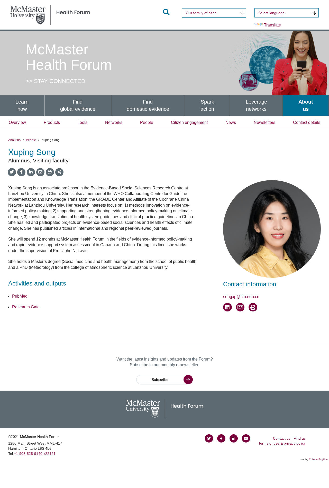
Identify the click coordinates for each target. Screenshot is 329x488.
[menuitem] (22, 105)
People (146, 122)
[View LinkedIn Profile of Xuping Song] (227, 307)
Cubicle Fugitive (318, 459)
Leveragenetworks (256, 105)
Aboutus (305, 105)
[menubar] (164, 105)
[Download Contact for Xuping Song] (240, 307)
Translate (272, 25)
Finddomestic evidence (148, 105)
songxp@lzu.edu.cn (241, 296)
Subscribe (160, 379)
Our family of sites (201, 13)
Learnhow (22, 105)
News (230, 122)
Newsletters (264, 122)
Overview (17, 122)
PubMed (20, 296)
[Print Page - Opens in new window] (253, 307)
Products (52, 122)
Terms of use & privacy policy (282, 443)
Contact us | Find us (289, 438)
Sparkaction (207, 105)
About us (14, 140)
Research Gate (26, 307)
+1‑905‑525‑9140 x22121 (35, 454)
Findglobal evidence (77, 105)
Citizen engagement (189, 122)
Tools (82, 122)
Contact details (306, 122)
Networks (113, 122)
